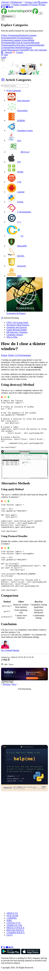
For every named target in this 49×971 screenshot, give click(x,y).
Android (20, 192)
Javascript (21, 266)
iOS (19, 162)
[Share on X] (8, 660)
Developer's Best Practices (18, 325)
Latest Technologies (28, 45)
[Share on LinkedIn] (6, 660)
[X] (4, 7)
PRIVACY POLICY (15, 928)
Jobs (6, 55)
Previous (6, 684)
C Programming (24, 212)
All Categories (14, 90)
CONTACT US (13, 923)
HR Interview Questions (17, 332)
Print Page (8, 682)
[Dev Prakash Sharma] (5, 648)
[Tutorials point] (20, 13)
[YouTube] (7, 7)
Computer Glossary (15, 334)
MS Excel (24, 152)
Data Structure (23, 100)
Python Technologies (10, 35)
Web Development (21, 38)
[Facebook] (1, 7)
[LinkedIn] (10, 7)
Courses (19, 52)
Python (20, 202)
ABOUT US (12, 913)
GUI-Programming (23, 355)
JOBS (9, 920)
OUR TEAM (12, 915)
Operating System (25, 130)
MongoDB (22, 246)
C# (21, 236)
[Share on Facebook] (4, 660)
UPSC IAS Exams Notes (17, 322)
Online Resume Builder (17, 330)
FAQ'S (10, 935)
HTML (20, 172)
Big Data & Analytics (22, 42)
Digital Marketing (16, 47)
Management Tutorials (17, 50)
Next (14, 684)
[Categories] (41, 13)
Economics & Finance (16, 313)
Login (3, 57)
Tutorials (8, 52)
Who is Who (12, 337)
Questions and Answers (17, 327)
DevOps (16, 45)
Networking (22, 110)
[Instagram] (12, 7)
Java (19, 140)
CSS (19, 182)
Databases (23, 35)
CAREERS (12, 918)
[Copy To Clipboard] (2, 660)
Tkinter (11, 355)
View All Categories (38, 50)
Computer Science (20, 40)
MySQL (20, 256)
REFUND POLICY (15, 930)
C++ (19, 222)
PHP (19, 276)
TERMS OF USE (14, 925)
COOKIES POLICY (16, 932)
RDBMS (21, 120)
